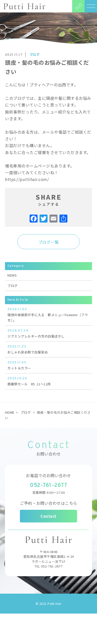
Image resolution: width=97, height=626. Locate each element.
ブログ (35, 54)
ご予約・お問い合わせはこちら (48, 503)
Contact (48, 516)
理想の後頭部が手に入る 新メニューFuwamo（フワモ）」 (47, 315)
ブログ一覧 (48, 242)
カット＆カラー (19, 365)
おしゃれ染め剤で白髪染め (27, 349)
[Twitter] (43, 219)
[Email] (53, 219)
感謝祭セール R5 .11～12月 (29, 381)
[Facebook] (34, 219)
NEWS (12, 275)
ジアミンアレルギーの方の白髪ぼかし (36, 334)
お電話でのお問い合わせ (48, 475)
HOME (9, 412)
